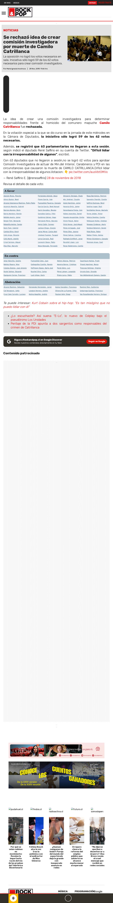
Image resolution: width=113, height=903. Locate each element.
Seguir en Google (96, 341)
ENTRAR (92, 3)
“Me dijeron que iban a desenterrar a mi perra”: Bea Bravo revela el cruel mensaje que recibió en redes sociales (97, 856)
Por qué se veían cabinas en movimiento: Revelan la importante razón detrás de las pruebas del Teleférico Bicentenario (16, 857)
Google (97, 891)
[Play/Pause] (68, 898)
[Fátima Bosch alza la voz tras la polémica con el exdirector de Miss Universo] (36, 831)
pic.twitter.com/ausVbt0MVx (88, 172)
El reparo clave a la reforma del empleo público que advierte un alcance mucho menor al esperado (77, 856)
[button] (29, 893)
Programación (85, 891)
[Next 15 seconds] (75, 898)
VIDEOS (16, 3)
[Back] (55, 898)
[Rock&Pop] (20, 12)
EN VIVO (7, 3)
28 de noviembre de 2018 (64, 178)
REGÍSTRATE (105, 2)
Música (63, 891)
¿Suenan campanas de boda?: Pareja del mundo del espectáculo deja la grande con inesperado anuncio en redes (56, 857)
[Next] (81, 898)
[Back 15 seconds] (61, 898)
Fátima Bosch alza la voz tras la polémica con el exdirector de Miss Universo (36, 854)
